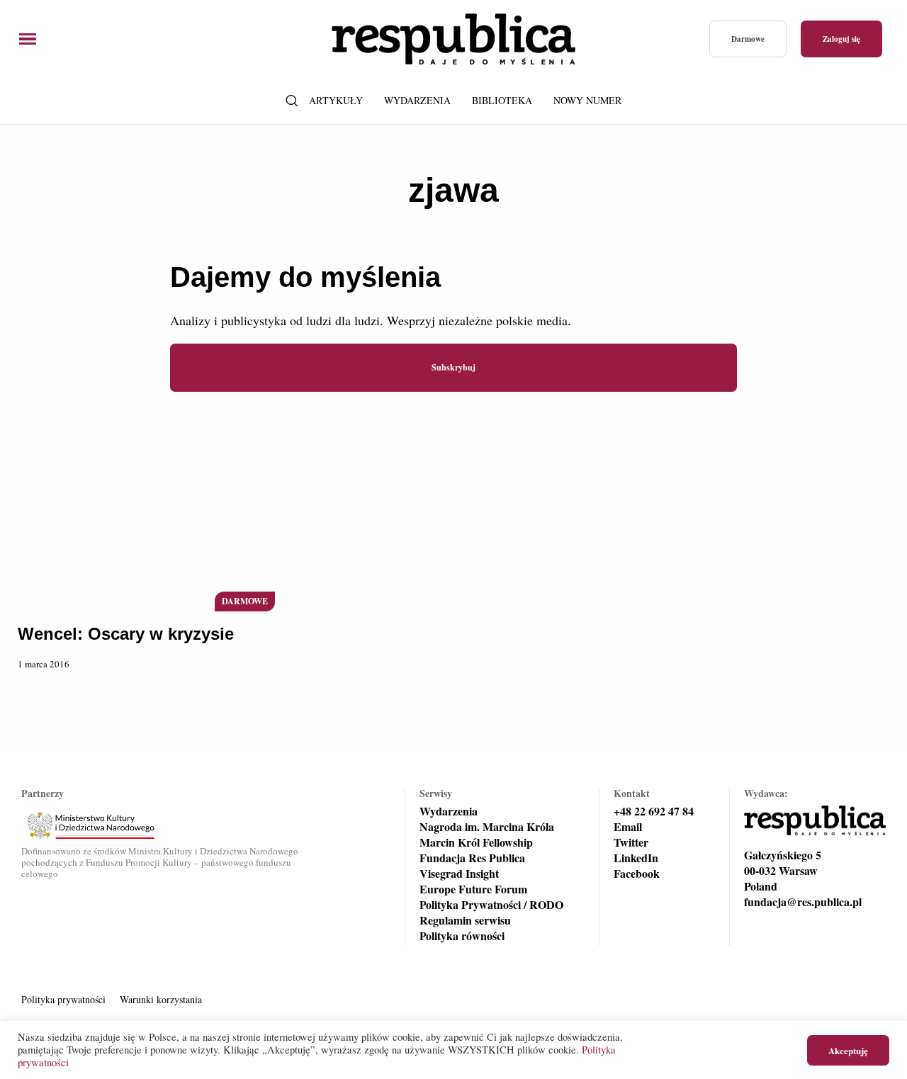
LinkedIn (636, 858)
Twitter (631, 842)
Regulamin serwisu (465, 920)
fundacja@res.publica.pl (803, 902)
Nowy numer (587, 100)
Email (628, 826)
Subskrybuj (453, 367)
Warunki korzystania (161, 999)
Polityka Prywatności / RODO (491, 904)
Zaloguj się (841, 39)
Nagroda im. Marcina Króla (486, 826)
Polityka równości (462, 936)
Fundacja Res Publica (472, 858)
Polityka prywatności (63, 999)
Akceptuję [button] (848, 1050)
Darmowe (748, 39)
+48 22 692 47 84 (654, 811)
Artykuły (336, 100)
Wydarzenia (417, 100)
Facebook (637, 873)
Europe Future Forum (473, 889)
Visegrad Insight (459, 873)
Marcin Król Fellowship (476, 842)
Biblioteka (502, 100)
